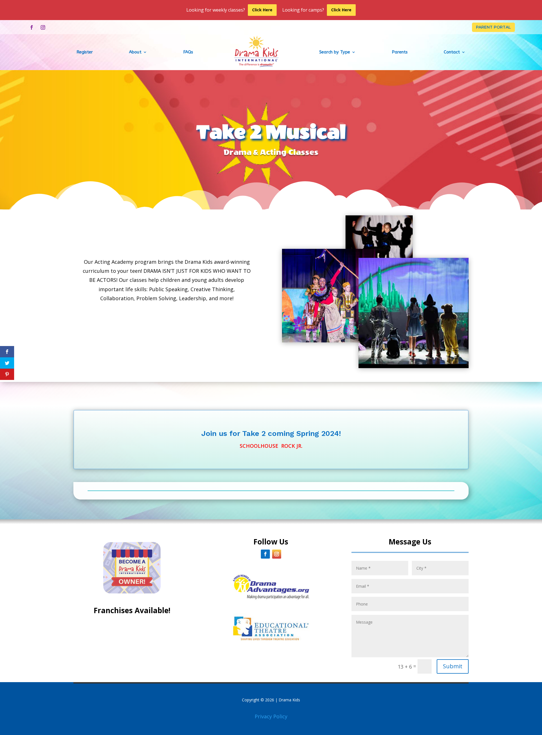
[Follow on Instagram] (42, 27)
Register (85, 52)
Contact (452, 52)
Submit (452, 666)
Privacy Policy (271, 716)
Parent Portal (493, 27)
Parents (400, 52)
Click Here (262, 9)
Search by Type (334, 52)
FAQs (188, 52)
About (135, 52)
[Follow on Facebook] (31, 27)
